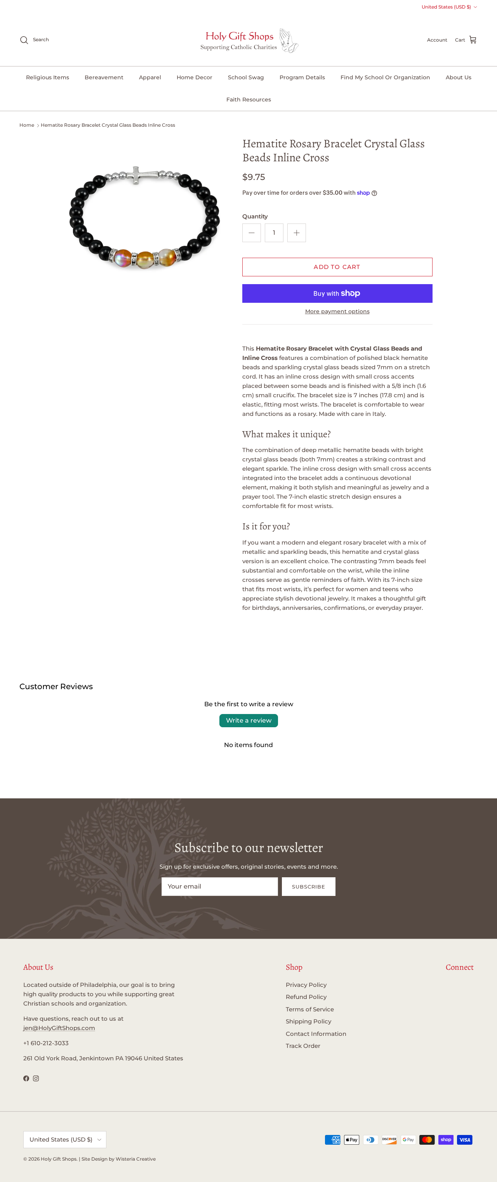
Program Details (302, 77)
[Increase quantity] (296, 232)
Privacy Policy (306, 984)
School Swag (246, 77)
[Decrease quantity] (251, 232)
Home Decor (194, 77)
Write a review (248, 720)
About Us (458, 77)
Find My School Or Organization (385, 77)
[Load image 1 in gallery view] (145, 216)
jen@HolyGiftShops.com (59, 1028)
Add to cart (337, 267)
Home (26, 125)
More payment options (337, 311)
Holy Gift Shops (58, 1159)
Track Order (303, 1045)
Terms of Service (310, 1009)
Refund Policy (306, 996)
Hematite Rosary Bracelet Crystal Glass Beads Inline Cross (108, 125)
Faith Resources (248, 99)
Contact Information (316, 1033)
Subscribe (308, 886)
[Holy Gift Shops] (248, 40)
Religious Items (47, 77)
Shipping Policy (308, 1021)
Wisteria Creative (136, 1159)
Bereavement (104, 77)
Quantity (255, 216)
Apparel (150, 77)
